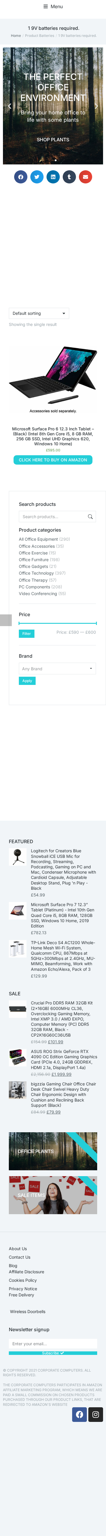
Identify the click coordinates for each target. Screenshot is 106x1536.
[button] (53, 6)
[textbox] (57, 668)
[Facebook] (79, 1414)
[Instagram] (95, 1414)
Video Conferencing (38, 593)
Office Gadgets (33, 566)
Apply (27, 680)
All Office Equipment (38, 539)
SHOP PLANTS (53, 139)
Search (90, 516)
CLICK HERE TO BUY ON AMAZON (53, 459)
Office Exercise (33, 552)
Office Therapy (33, 580)
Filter (26, 633)
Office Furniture (34, 559)
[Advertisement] (53, 757)
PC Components (34, 586)
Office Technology (36, 573)
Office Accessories (37, 546)
